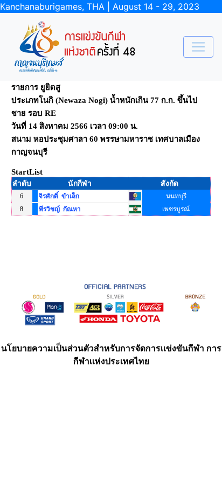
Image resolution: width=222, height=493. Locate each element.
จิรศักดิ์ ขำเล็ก (59, 196)
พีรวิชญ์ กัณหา (60, 209)
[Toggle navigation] (198, 47)
